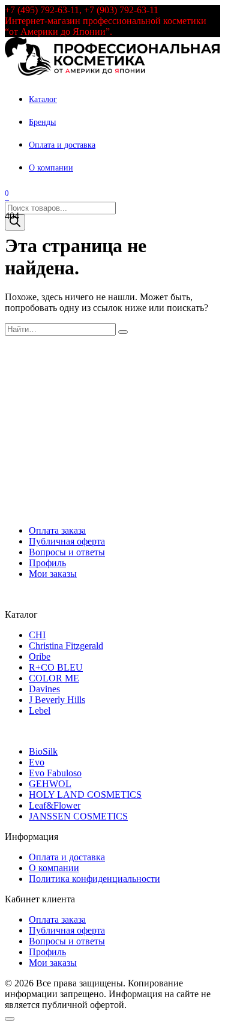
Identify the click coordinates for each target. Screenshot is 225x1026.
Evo (36, 762)
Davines (44, 689)
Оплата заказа (57, 530)
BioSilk (43, 751)
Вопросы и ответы (67, 552)
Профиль (47, 563)
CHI (37, 635)
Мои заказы (53, 574)
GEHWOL (50, 784)
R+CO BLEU (56, 667)
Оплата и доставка (62, 144)
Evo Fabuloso (55, 773)
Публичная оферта (67, 541)
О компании (51, 167)
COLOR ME (54, 678)
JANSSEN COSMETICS (78, 816)
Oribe (39, 656)
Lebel (39, 710)
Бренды (42, 122)
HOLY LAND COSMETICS (85, 794)
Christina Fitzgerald (66, 646)
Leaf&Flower (54, 805)
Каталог (43, 99)
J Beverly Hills (57, 700)
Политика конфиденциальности (94, 879)
